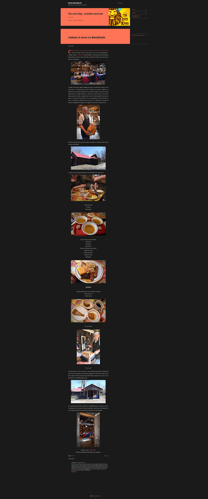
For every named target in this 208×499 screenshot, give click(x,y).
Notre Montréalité (75, 3)
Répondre (74, 471)
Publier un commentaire (78, 20)
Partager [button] (70, 20)
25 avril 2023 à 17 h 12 (82, 462)
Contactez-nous (135, 16)
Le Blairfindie (80, 55)
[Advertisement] (140, 26)
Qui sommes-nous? (136, 15)
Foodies (73, 455)
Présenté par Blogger (96, 495)
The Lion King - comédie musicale (85, 13)
